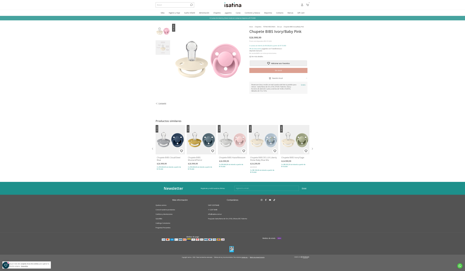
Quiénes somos (161, 205)
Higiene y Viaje (174, 13)
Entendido (24, 266)
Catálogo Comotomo (163, 223)
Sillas (163, 13)
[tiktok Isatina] (274, 200)
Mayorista (268, 13)
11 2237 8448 (212, 210)
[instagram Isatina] (262, 200)
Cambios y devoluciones (164, 214)
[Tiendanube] (301, 258)
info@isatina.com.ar (215, 214)
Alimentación (204, 13)
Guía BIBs (159, 219)
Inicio (251, 27)
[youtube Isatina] (270, 200)
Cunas (238, 13)
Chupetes (217, 13)
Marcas (290, 13)
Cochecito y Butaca (252, 13)
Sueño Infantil (189, 13)
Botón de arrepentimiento (257, 257)
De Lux (279, 27)
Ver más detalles (257, 57)
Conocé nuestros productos (165, 210)
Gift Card (300, 13)
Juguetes (228, 13)
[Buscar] (191, 4)
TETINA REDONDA (269, 27)
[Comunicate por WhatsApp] (460, 266)
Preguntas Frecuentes (163, 228)
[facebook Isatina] (266, 200)
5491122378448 (213, 205)
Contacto (279, 13)
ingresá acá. (244, 257)
